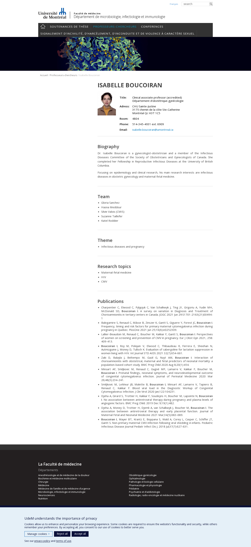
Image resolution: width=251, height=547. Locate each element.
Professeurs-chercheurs (115, 26)
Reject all (62, 533)
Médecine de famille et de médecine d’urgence (64, 488)
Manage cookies (38, 534)
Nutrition (43, 498)
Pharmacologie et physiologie (145, 485)
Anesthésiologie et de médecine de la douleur (63, 475)
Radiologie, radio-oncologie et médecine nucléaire (157, 495)
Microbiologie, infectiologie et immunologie (61, 492)
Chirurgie (43, 481)
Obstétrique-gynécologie (143, 475)
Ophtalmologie (137, 478)
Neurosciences (46, 495)
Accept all (80, 533)
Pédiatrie (134, 488)
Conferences (152, 26)
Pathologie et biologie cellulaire (146, 481)
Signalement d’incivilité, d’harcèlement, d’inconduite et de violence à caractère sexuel (117, 33)
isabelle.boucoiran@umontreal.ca (152, 129)
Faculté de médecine (87, 13)
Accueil (42, 26)
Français (174, 4)
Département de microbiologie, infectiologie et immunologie (119, 16)
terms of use (63, 541)
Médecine (43, 485)
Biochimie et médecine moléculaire (57, 478)
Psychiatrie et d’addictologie (144, 492)
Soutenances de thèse (69, 26)
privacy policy (42, 541)
